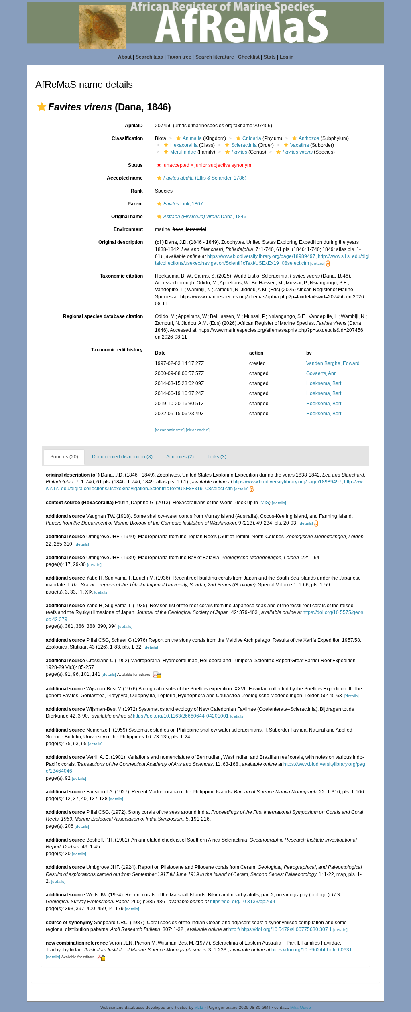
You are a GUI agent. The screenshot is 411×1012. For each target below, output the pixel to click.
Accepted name (125, 178)
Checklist (249, 57)
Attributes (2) (180, 457)
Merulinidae (183, 152)
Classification (127, 138)
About (125, 57)
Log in (286, 57)
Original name (127, 216)
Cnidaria (251, 138)
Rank (137, 191)
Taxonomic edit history (117, 350)
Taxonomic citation (121, 276)
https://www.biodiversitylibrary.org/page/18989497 (261, 256)
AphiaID (134, 125)
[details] (317, 263)
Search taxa (149, 57)
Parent (135, 204)
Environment (128, 229)
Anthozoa (309, 138)
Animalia (192, 138)
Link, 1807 (183, 204)
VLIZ (199, 1007)
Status (135, 165)
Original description (120, 242)
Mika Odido (300, 1007)
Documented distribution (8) (122, 457)
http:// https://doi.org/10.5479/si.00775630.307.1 (280, 929)
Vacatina (299, 145)
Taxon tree (179, 57)
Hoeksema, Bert (323, 383)
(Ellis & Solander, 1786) (204, 178)
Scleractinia (244, 145)
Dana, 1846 (204, 216)
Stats (270, 57)
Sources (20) (64, 457)
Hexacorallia (184, 145)
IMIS (264, 502)
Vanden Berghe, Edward (333, 363)
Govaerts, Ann (321, 373)
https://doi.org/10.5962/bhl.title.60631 (311, 950)
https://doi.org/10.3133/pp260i (242, 902)
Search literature (214, 57)
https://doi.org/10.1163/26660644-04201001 (181, 716)
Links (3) (217, 457)
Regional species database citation (103, 316)
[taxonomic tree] (170, 430)
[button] (41, 107)
